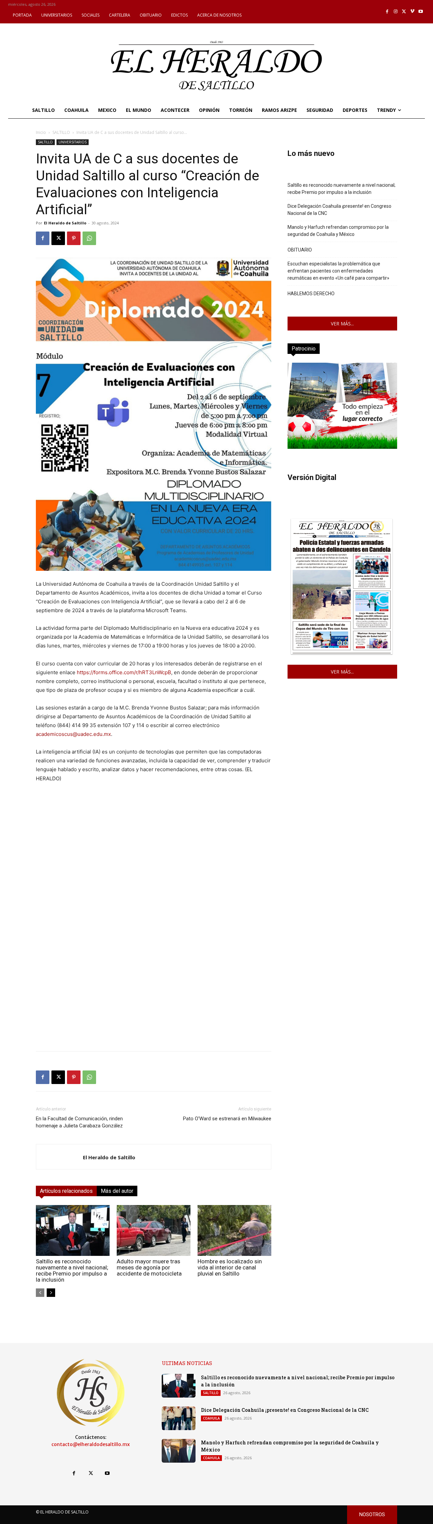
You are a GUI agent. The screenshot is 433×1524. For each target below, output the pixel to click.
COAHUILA (211, 1418)
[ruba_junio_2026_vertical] (342, 447)
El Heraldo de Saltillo (65, 222)
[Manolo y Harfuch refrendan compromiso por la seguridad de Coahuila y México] (179, 1451)
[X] (404, 11)
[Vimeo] (412, 11)
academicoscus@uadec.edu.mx (73, 734)
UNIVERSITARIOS (73, 142)
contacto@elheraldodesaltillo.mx (90, 1444)
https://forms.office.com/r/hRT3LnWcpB (124, 672)
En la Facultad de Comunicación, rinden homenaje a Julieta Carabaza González (79, 1122)
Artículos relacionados (66, 1191)
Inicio (41, 132)
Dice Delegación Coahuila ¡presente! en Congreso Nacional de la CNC (339, 209)
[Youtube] (420, 11)
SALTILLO (61, 132)
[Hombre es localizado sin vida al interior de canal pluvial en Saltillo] (234, 1230)
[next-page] (51, 1292)
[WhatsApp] (89, 238)
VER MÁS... (342, 323)
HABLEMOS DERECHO (311, 293)
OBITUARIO (300, 250)
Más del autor (117, 1191)
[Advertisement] (153, 998)
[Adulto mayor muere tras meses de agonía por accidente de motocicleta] (153, 1230)
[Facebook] (387, 11)
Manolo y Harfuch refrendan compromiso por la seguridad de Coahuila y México (338, 230)
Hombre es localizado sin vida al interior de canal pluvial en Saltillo (230, 1267)
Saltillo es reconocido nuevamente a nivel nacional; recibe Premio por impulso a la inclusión (72, 1270)
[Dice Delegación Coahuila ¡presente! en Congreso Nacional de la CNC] (179, 1418)
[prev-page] (40, 1292)
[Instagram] (395, 11)
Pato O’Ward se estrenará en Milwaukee (227, 1119)
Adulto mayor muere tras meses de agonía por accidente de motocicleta (149, 1267)
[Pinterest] (74, 238)
